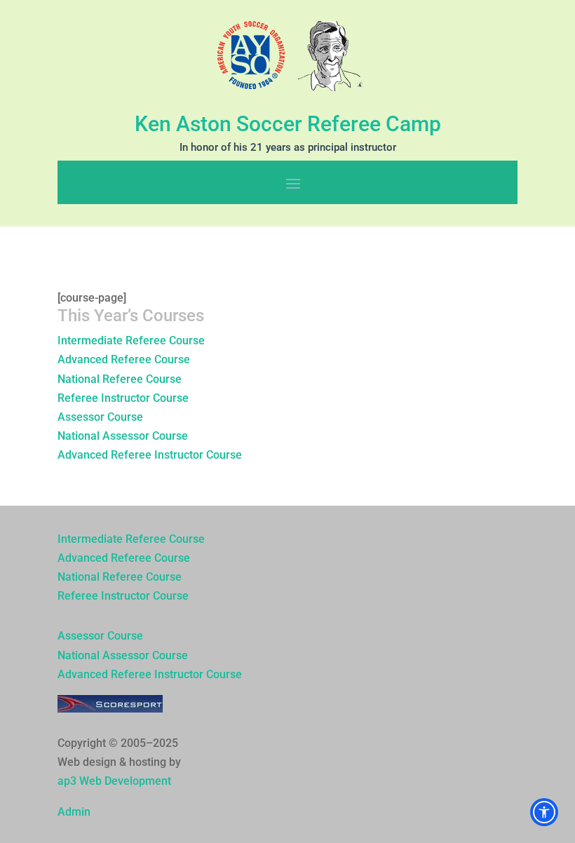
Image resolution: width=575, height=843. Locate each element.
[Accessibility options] (544, 812)
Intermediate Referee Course (131, 340)
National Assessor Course (123, 436)
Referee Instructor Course (123, 398)
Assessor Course (100, 417)
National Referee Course (120, 379)
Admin (74, 811)
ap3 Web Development (114, 781)
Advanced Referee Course (124, 359)
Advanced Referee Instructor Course (150, 454)
